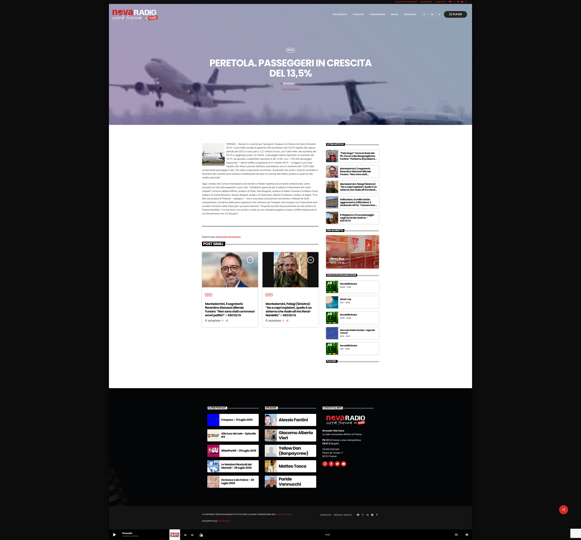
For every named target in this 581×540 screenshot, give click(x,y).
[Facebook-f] (331, 464)
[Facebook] (466, 2)
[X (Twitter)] (454, 2)
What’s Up (345, 299)
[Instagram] (462, 2)
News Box (337, 259)
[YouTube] (450, 2)
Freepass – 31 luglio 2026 (237, 420)
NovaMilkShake (348, 284)
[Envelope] (343, 464)
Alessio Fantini (293, 420)
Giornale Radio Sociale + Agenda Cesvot (357, 331)
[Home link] (128, 14)
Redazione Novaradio (228, 237)
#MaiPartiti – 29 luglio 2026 (238, 451)
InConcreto (224, 521)
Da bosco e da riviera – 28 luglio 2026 (237, 481)
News (290, 50)
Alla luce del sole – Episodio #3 (238, 435)
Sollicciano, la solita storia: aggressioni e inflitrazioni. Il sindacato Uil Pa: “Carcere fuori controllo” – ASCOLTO (358, 204)
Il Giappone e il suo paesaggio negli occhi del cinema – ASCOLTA (357, 217)
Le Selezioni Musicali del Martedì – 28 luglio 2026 (236, 466)
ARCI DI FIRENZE (284, 514)
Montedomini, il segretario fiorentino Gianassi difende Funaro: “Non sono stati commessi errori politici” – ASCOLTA (229, 309)
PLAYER (455, 14)
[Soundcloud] (458, 2)
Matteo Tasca (292, 466)
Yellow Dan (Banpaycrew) (293, 450)
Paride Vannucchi (290, 481)
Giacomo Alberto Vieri (296, 435)
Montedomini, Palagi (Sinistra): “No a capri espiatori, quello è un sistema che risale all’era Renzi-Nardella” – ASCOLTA (289, 309)
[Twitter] (337, 464)
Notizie (334, 250)
